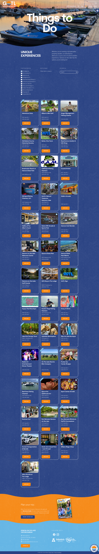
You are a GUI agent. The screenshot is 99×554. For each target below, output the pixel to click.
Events (90, 6)
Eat (78, 6)
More (95, 6)
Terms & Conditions (57, 552)
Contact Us (25, 545)
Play (86, 6)
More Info (26, 123)
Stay (82, 6)
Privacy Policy (51, 552)
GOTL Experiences (71, 6)
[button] (97, 10)
